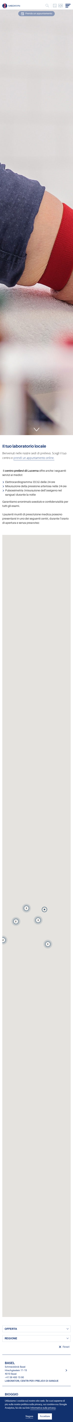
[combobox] (36, 1328)
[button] (44, 909)
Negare (29, 1416)
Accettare (45, 1416)
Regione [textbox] (11, 1338)
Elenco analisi (60, 5)
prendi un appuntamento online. (33, 458)
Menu (47, 5)
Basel (36, 1370)
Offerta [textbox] (11, 1329)
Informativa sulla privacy (43, 1408)
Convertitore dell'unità (54, 5)
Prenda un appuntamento (38, 13)
